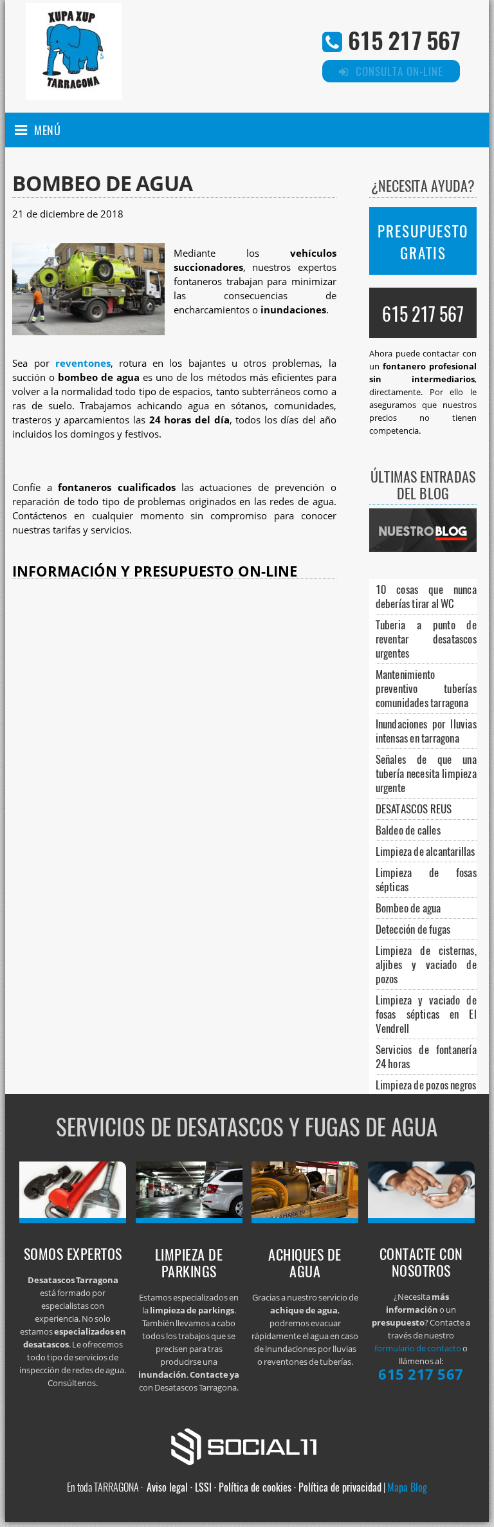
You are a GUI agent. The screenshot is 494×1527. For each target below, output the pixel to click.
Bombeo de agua (408, 908)
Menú (47, 130)
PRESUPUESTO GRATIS (423, 242)
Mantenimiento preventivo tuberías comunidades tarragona (426, 688)
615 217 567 (404, 40)
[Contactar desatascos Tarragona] (421, 1219)
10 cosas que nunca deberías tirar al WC (426, 596)
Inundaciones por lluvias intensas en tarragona (426, 731)
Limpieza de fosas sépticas (426, 879)
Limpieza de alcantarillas (425, 851)
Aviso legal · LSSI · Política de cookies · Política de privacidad (264, 1487)
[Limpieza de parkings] (189, 1219)
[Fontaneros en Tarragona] (72, 1219)
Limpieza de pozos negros (426, 1085)
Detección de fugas (413, 929)
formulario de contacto (417, 1348)
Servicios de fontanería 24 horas (426, 1056)
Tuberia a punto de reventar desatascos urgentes (426, 638)
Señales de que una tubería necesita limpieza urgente (426, 773)
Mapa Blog (407, 1487)
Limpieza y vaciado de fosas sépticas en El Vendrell (426, 1014)
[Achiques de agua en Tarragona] (305, 1219)
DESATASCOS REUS (414, 809)
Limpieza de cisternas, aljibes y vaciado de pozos (426, 964)
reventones (83, 363)
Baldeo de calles (408, 830)
